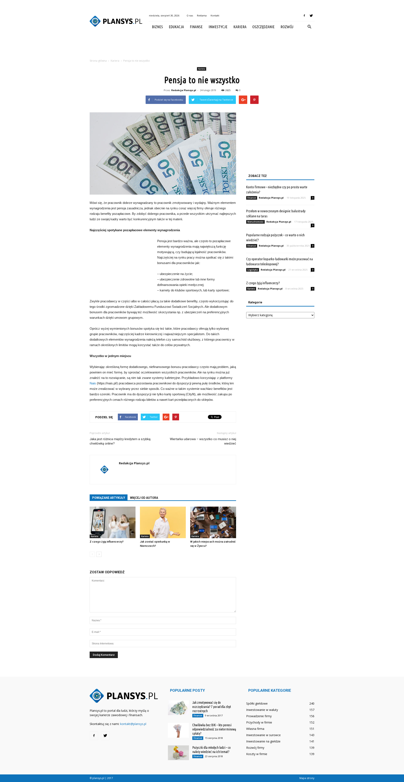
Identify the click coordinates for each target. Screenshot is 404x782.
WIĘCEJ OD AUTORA (144, 497)
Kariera (239, 27)
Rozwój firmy (255, 748)
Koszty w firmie (256, 754)
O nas (190, 15)
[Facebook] (304, 16)
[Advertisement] (202, 46)
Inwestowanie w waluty (262, 710)
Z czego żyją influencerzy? (107, 541)
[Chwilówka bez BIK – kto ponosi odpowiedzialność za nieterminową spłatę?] (178, 730)
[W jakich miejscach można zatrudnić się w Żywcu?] (213, 522)
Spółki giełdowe (257, 703)
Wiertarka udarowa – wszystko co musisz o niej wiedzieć (203, 441)
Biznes (157, 27)
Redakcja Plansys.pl (183, 90)
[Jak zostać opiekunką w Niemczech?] (163, 522)
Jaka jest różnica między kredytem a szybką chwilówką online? (120, 441)
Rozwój (286, 27)
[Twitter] (311, 16)
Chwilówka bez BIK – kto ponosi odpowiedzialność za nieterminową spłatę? (214, 729)
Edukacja (176, 27)
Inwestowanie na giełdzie (263, 741)
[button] (309, 27)
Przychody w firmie (259, 722)
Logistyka (252, 269)
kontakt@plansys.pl (133, 724)
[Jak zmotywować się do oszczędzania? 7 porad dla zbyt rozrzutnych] (178, 707)
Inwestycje (218, 27)
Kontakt (215, 15)
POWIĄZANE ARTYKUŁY (108, 497)
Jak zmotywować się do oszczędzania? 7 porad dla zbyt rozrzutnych (211, 707)
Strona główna (98, 60)
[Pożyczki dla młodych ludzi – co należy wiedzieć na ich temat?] (178, 752)
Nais (93, 383)
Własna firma (255, 729)
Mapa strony (306, 778)
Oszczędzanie (263, 27)
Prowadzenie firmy (259, 716)
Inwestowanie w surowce (263, 735)
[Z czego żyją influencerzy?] (113, 522)
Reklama (202, 15)
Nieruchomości (255, 221)
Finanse (196, 27)
